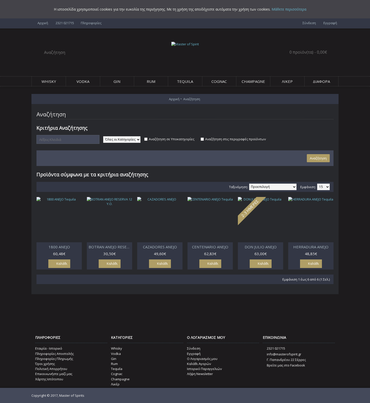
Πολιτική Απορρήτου (51, 368)
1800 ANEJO (59, 246)
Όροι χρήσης (45, 363)
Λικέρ (115, 384)
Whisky (116, 348)
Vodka (116, 353)
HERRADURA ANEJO (310, 246)
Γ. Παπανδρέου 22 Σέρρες (286, 359)
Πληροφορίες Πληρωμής (54, 358)
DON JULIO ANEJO (261, 246)
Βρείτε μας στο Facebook (286, 365)
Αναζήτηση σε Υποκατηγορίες (171, 139)
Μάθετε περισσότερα (289, 9)
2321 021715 (276, 348)
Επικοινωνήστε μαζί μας (53, 374)
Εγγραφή (194, 353)
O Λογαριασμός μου (202, 358)
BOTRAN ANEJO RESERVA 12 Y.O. (110, 246)
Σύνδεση (193, 348)
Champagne (120, 379)
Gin (113, 358)
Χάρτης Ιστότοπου (49, 379)
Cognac (116, 374)
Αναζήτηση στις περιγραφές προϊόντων (235, 139)
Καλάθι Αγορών (199, 363)
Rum (114, 363)
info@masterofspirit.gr (284, 354)
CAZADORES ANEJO (160, 246)
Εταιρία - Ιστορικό (48, 348)
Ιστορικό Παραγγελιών (204, 368)
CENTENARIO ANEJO (210, 246)
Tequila (116, 368)
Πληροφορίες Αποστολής (54, 353)
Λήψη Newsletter (200, 374)
